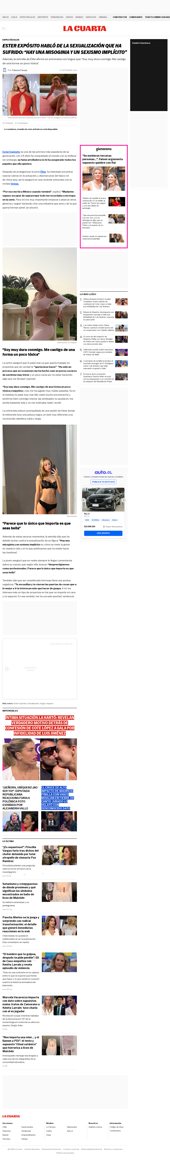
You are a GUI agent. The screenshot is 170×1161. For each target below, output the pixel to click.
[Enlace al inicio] (104, 149)
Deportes (43, 17)
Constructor (120, 17)
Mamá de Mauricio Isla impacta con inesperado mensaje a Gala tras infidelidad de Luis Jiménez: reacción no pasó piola (98, 316)
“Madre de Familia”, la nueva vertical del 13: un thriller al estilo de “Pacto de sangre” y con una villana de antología (94, 203)
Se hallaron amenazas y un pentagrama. (15, 904)
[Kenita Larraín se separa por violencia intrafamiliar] (117, 238)
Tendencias (57, 17)
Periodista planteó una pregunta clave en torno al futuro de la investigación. (18, 869)
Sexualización (33, 703)
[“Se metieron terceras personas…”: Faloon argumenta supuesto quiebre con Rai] (103, 178)
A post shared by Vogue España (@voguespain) (69, 644)
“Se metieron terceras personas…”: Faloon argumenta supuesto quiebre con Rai (102, 159)
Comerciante (135, 17)
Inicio (5, 17)
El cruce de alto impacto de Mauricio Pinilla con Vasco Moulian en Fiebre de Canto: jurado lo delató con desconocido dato (98, 340)
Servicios (91, 17)
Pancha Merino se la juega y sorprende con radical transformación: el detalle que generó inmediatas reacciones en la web (20, 924)
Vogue (42, 703)
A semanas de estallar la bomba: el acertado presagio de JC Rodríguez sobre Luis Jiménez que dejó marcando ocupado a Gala (98, 365)
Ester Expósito (20, 703)
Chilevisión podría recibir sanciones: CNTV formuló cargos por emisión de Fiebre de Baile (98, 352)
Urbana (103, 17)
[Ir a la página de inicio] (85, 28)
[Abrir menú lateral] (4, 29)
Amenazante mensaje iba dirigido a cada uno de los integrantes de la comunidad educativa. (20, 1059)
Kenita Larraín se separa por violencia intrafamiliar (94, 237)
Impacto (50, 703)
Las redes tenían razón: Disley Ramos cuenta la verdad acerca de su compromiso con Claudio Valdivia (98, 328)
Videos (69, 17)
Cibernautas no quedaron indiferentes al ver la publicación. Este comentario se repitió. (19, 939)
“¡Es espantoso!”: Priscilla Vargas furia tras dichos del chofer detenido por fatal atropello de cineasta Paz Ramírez (20, 854)
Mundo (79, 17)
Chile (14, 17)
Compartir (9, 123)
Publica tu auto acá (103, 481)
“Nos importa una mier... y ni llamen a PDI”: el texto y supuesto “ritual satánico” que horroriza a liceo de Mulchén (20, 1044)
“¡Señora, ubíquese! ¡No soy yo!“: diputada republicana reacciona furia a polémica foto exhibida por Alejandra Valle (20, 798)
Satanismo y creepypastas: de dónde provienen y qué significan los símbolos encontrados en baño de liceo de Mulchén (20, 891)
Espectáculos (27, 17)
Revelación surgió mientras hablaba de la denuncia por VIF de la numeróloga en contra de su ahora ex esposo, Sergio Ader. (21, 1020)
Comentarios (22, 123)
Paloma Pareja (19, 70)
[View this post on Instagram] (27, 669)
